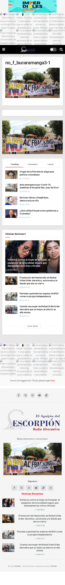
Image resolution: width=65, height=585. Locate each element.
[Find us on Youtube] (39, 395)
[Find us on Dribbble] (51, 488)
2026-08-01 (13, 270)
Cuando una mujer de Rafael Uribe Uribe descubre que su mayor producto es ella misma (40, 309)
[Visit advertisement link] (32, 6)
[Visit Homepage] (27, 49)
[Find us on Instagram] (32, 395)
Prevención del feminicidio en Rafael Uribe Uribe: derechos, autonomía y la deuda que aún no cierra (38, 280)
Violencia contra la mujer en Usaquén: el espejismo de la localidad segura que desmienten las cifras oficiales (29, 262)
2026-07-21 (25, 316)
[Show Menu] (3, 49)
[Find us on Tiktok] (43, 488)
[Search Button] (61, 49)
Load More (32, 326)
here (52, 380)
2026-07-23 (25, 300)
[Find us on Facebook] (18, 395)
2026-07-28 (25, 287)
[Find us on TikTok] (46, 395)
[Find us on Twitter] (25, 395)
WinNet (18, 566)
